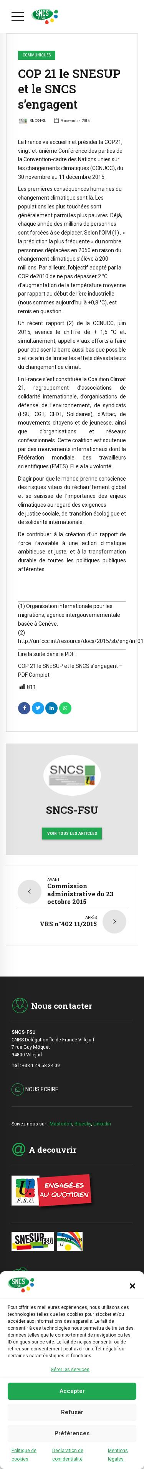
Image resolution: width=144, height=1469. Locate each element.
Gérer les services (70, 1369)
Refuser (72, 1412)
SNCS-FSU (38, 120)
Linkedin (102, 1124)
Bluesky (82, 1124)
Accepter (72, 1391)
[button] (132, 1286)
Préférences (72, 1433)
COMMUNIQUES (37, 55)
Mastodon (61, 1124)
